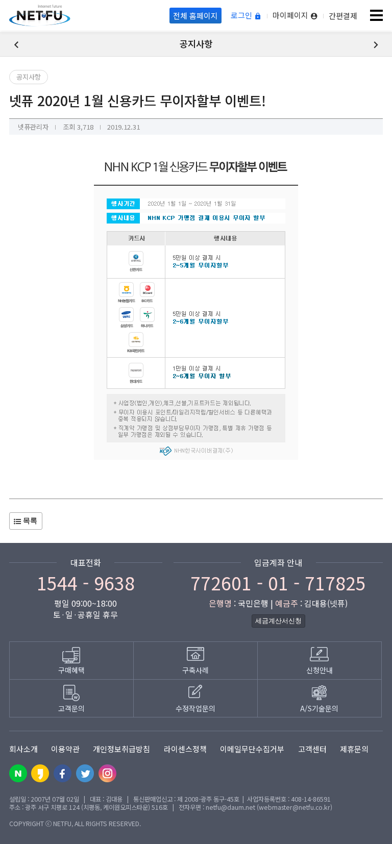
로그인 (242, 15)
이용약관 (65, 749)
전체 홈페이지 (195, 15)
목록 (29, 520)
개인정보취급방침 (121, 749)
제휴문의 (354, 749)
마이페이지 (291, 15)
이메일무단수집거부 (252, 749)
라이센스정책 (185, 749)
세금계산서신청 (278, 621)
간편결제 (343, 15)
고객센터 (312, 749)
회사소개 (23, 749)
